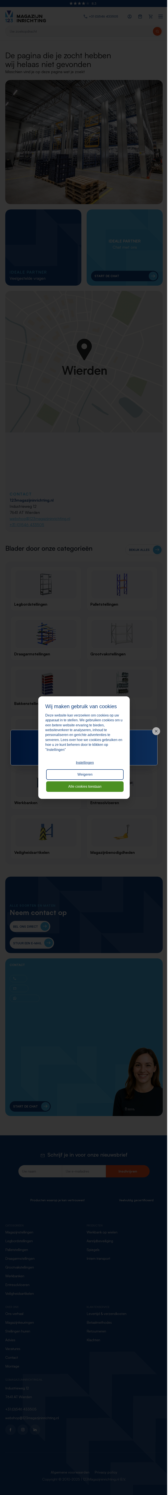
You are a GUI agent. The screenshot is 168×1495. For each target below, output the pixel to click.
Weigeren (85, 774)
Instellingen (85, 762)
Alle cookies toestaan (85, 786)
